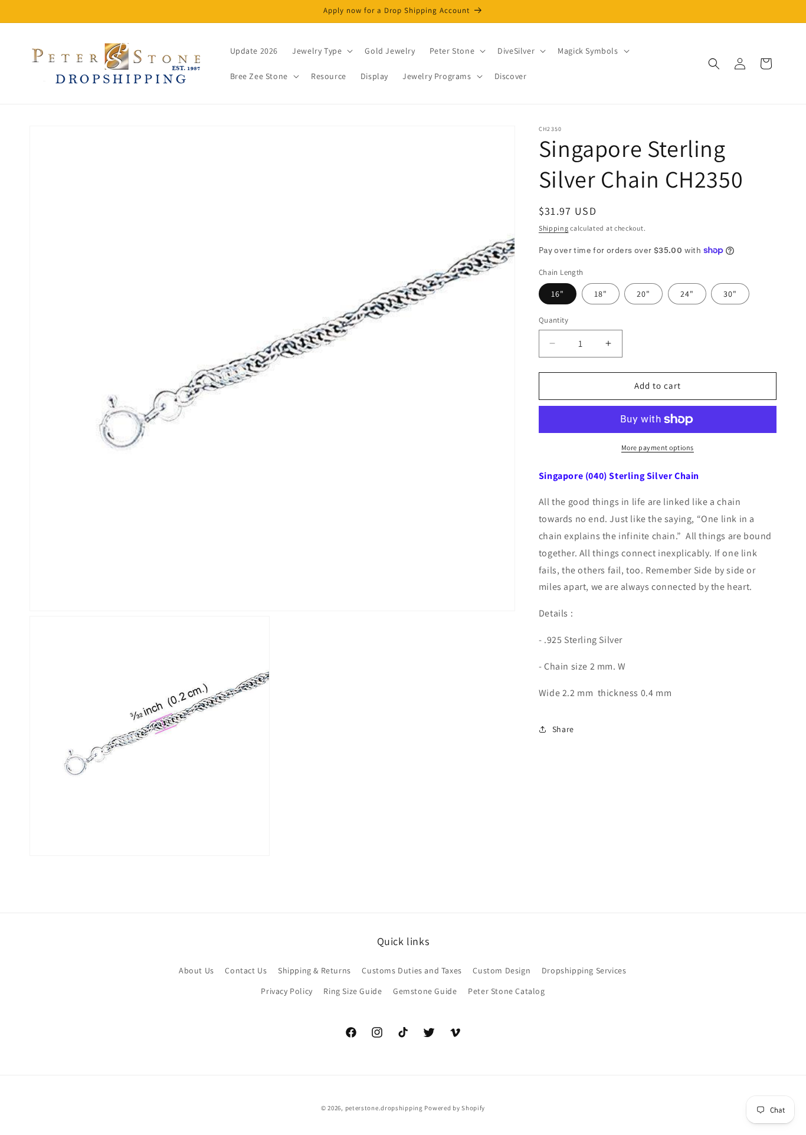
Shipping (554, 228)
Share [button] (563, 729)
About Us (196, 970)
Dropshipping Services (584, 970)
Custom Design (501, 970)
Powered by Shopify (454, 1108)
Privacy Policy (286, 991)
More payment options (657, 447)
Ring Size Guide (352, 991)
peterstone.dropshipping (384, 1108)
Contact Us (246, 970)
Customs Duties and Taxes (411, 970)
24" (687, 293)
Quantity (553, 320)
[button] (321, 50)
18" (600, 293)
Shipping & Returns (314, 970)
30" (730, 293)
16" (557, 293)
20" (643, 293)
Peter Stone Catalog (506, 991)
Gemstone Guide (425, 991)
